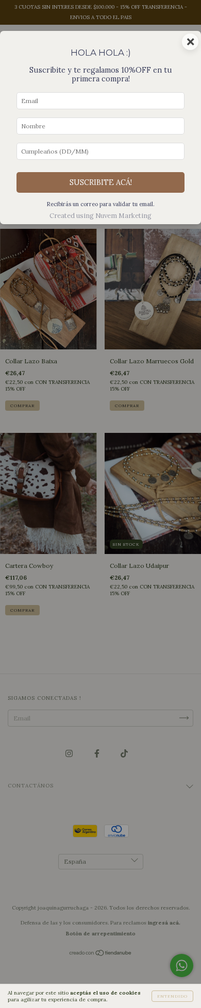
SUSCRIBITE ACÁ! (101, 182)
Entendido (172, 996)
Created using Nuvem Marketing (100, 215)
